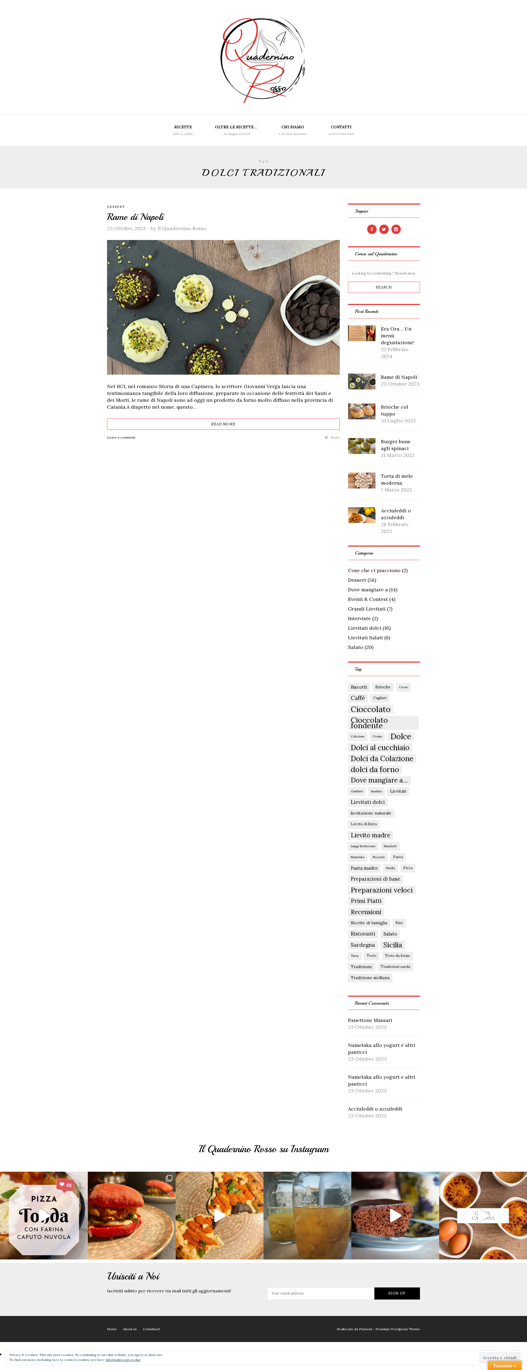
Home (112, 1329)
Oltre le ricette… (236, 130)
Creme (377, 736)
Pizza (408, 868)
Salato (355, 647)
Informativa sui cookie (123, 1360)
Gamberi (357, 791)
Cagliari (379, 698)
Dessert (116, 207)
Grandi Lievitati (367, 609)
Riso (399, 922)
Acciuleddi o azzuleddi (375, 1109)
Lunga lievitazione (363, 846)
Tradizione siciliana (370, 977)
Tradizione (361, 966)
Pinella (390, 868)
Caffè (358, 698)
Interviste (359, 618)
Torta (354, 956)
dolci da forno (375, 769)
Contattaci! (151, 1329)
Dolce (400, 736)
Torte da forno (397, 955)
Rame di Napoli (135, 217)
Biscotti (359, 687)
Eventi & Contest (368, 599)
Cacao (403, 687)
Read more (223, 424)
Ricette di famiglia (369, 922)
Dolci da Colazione (382, 758)
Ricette (183, 130)
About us (130, 1329)
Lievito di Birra (364, 824)
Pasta (398, 857)
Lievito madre (370, 835)
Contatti (341, 130)
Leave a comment (121, 437)
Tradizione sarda (395, 966)
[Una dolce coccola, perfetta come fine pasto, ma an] (483, 1215)
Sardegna (363, 944)
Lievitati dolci (364, 628)
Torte (372, 955)
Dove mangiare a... (379, 780)
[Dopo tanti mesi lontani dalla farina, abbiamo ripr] (44, 1215)
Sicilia (392, 945)
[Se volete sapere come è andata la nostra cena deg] (220, 1215)
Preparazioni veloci (382, 890)
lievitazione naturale (371, 813)
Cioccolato (371, 709)
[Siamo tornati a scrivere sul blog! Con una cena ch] (132, 1215)
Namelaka (358, 857)
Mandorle (390, 846)
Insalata (376, 791)
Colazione (358, 736)
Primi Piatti (366, 901)
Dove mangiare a (368, 589)
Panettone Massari (370, 1020)
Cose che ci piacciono (374, 570)
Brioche (383, 687)
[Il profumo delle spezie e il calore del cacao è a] (395, 1215)
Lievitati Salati (365, 637)
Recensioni (366, 912)
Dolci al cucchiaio (380, 747)
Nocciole (379, 857)
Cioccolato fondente (369, 723)
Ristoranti (363, 934)
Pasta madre (364, 868)
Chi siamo (293, 130)
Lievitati (398, 791)
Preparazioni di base (375, 879)
